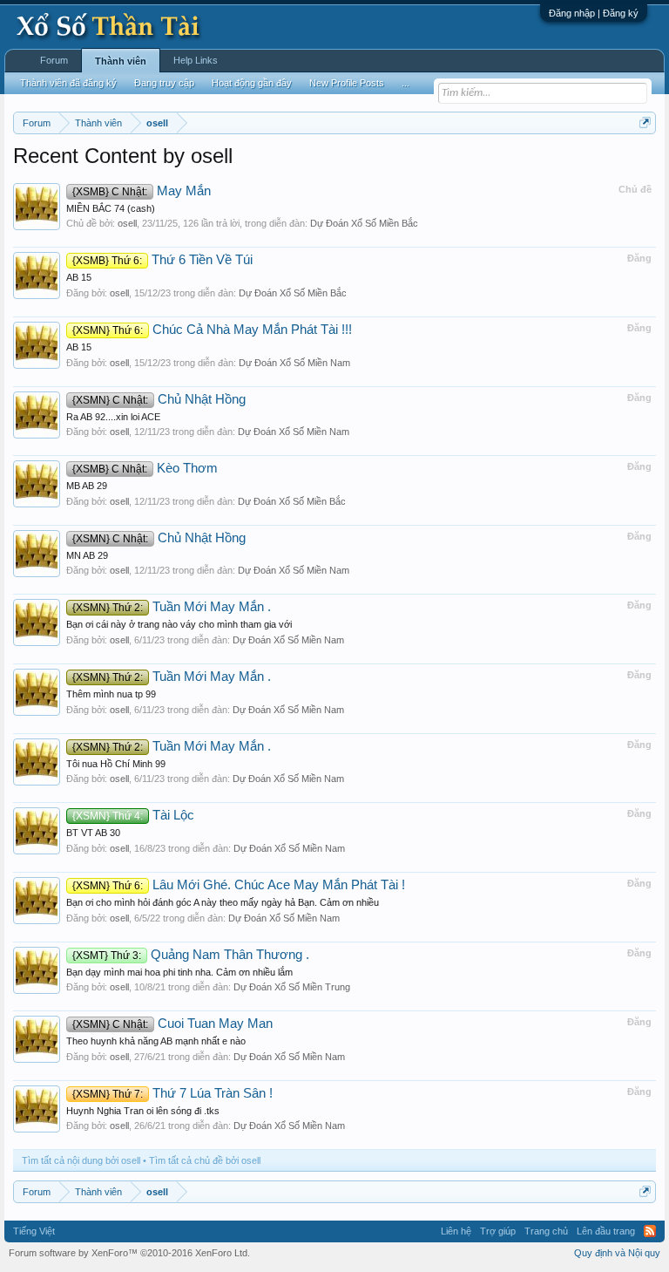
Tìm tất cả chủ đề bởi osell (204, 1160)
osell (127, 223)
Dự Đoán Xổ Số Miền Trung (291, 987)
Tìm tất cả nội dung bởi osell (81, 1160)
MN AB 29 (87, 555)
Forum (54, 60)
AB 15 (78, 277)
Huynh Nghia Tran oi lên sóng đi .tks (143, 1110)
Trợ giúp (498, 1231)
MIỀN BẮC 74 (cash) (110, 208)
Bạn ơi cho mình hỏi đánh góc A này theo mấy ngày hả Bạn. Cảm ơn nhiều (222, 902)
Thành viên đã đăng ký (68, 83)
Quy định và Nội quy (617, 1253)
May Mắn (141, 191)
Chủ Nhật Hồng (159, 399)
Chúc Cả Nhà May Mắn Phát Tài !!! (212, 330)
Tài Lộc (133, 815)
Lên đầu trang (606, 1231)
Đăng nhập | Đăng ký (594, 13)
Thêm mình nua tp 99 (111, 694)
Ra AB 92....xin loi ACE (113, 417)
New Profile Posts (346, 83)
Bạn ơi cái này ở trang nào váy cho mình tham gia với (179, 624)
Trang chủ (546, 1231)
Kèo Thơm (145, 468)
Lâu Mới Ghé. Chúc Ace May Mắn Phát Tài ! (238, 885)
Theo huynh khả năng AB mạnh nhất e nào (156, 1041)
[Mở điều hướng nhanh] (645, 122)
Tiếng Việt (34, 1231)
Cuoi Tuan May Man (172, 1024)
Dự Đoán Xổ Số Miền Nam (294, 362)
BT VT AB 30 (93, 832)
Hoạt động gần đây (252, 83)
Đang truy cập (164, 83)
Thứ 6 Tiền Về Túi (162, 260)
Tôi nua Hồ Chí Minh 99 (116, 763)
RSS (650, 1231)
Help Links (195, 60)
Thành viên (120, 61)
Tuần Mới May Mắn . (171, 607)
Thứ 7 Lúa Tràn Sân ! (172, 1093)
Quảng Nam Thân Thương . (190, 955)
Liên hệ (456, 1231)
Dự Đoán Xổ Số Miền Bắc (364, 223)
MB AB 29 (86, 485)
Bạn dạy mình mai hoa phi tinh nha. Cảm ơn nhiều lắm (179, 972)
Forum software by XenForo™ (129, 1253)
